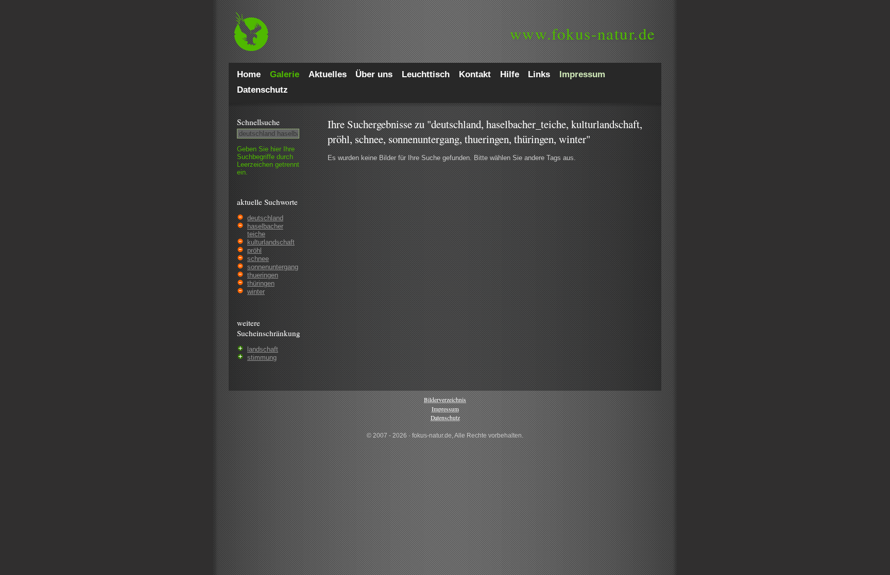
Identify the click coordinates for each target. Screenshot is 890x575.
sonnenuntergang (272, 267)
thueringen (262, 275)
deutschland (265, 218)
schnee (258, 259)
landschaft (262, 349)
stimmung (262, 357)
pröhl (254, 250)
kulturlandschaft (271, 242)
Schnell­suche (258, 122)
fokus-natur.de (583, 33)
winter (256, 291)
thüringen (261, 283)
